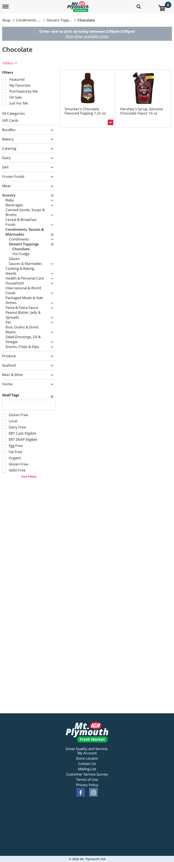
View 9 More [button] (28, 476)
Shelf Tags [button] (10, 395)
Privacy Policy (87, 785)
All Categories (13, 113)
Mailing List (87, 769)
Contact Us (87, 764)
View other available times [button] (87, 36)
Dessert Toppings (61, 20)
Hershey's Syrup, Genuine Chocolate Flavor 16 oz (141, 111)
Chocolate (86, 20)
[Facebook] (80, 792)
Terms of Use (87, 779)
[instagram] (93, 792)
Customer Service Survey (87, 774)
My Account (87, 753)
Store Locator (87, 758)
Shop (6, 20)
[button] (51, 130)
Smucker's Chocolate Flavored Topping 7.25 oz (85, 111)
